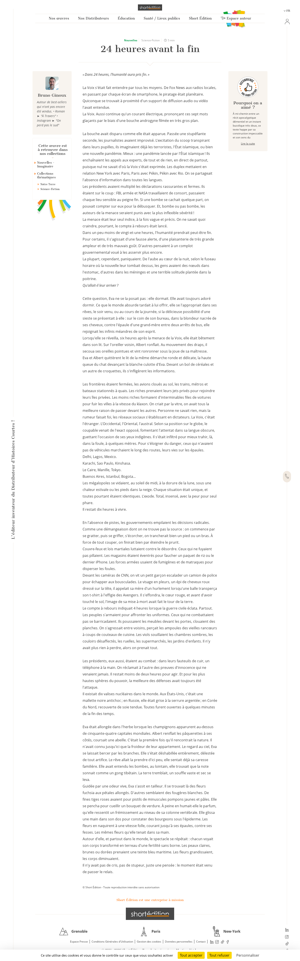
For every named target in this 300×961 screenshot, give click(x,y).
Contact (201, 941)
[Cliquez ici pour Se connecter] (286, 22)
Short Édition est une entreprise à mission (150, 900)
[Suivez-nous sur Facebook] (228, 941)
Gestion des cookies (149, 941)
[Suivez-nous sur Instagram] (287, 937)
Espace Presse (79, 941)
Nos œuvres (59, 18)
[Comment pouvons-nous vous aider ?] (287, 476)
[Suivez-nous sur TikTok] (287, 944)
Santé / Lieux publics (162, 18)
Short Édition (200, 18)
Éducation (126, 18)
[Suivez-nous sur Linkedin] (287, 930)
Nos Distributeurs (93, 18)
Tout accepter (191, 955)
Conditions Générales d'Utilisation (112, 941)
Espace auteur (238, 18)
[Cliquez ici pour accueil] (150, 914)
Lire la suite (248, 143)
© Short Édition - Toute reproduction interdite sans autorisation (121, 887)
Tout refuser (219, 955)
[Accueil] (150, 7)
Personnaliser (247, 955)
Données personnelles (178, 941)
